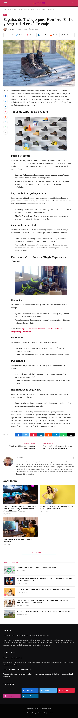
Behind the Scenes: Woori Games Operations (17, 540)
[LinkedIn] (5, 106)
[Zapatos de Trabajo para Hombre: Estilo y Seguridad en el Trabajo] (39, 63)
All (5, 14)
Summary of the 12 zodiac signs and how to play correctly (56, 507)
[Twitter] (5, 101)
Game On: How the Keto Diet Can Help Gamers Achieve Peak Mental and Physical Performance (44, 579)
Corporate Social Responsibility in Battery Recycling (37, 567)
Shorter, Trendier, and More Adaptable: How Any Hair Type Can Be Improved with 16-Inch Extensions (42, 601)
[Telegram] (5, 122)
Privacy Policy (31, 713)
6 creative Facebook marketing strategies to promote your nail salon (43, 589)
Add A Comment (39, 552)
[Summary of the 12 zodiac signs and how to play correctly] (57, 494)
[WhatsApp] (5, 127)
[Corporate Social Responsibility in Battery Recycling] (9, 570)
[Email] (5, 132)
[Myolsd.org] (39, 3)
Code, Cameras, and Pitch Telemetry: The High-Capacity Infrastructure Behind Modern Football (19, 508)
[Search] (72, 3)
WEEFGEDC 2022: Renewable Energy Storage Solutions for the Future (43, 611)
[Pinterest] (5, 112)
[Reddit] (5, 117)
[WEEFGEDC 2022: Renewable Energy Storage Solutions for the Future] (9, 614)
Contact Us (41, 713)
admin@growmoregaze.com (20, 669)
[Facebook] (5, 96)
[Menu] (5, 3)
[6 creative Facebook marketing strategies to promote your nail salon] (9, 592)
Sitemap (50, 713)
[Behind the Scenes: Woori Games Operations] (20, 527)
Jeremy (12, 29)
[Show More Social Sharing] (73, 35)
